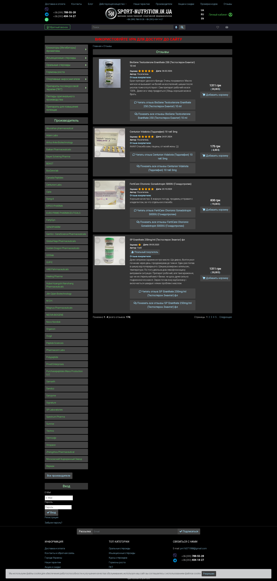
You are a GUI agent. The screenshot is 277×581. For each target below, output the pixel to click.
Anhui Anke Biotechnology (59, 142)
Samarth (50, 381)
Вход (53, 512)
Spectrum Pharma (55, 416)
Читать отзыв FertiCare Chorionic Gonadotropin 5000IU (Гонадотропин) (164, 212)
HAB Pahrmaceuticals (57, 269)
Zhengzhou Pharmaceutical (60, 452)
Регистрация (51, 517)
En (202, 18)
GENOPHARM (53, 227)
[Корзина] (228, 27)
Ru (202, 14)
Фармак (50, 466)
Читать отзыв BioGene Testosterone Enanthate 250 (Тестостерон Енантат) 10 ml (164, 104)
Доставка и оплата (55, 548)
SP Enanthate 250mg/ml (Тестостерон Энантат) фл (157, 239)
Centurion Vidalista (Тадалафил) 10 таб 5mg (153, 131)
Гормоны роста (55, 72)
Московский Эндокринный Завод (64, 459)
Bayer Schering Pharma (58, 156)
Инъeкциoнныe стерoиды (61, 57)
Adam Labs (52, 135)
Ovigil (49, 336)
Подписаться (190, 531)
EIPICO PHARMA (54, 206)
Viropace (50, 445)
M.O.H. (49, 300)
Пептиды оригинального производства (60, 98)
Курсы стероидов (118, 557)
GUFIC (49, 262)
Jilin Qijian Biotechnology (58, 293)
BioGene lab (52, 170)
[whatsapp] (47, 19)
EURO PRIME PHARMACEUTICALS (63, 213)
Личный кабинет (218, 14)
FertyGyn (50, 220)
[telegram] (47, 14)
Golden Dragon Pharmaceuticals (62, 248)
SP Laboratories (54, 409)
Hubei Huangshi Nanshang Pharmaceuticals (59, 285)
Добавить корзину (216, 94)
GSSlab (50, 255)
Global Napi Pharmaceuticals (61, 241)
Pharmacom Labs (55, 350)
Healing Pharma (54, 276)
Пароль (49, 502)
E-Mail (48, 492)
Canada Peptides (54, 177)
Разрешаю (208, 573)
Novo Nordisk (53, 322)
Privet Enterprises (55, 364)
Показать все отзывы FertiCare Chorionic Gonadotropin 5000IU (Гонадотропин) (164, 223)
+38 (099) (64, 12)
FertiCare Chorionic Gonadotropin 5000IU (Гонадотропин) (160, 184)
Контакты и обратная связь (59, 553)
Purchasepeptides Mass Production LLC (64, 373)
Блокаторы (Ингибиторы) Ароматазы (61, 49)
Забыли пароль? (53, 522)
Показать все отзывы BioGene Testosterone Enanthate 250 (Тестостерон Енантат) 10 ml (164, 115)
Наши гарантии (53, 562)
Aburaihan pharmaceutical (59, 128)
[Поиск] (182, 27)
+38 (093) (64, 16)
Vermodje (51, 438)
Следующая (225, 317)
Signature (51, 402)
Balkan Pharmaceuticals (58, 149)
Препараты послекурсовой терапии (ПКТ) (62, 88)
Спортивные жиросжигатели (63, 79)
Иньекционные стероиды (122, 553)
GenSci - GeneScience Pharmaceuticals (66, 234)
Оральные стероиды (58, 64)
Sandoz (50, 388)
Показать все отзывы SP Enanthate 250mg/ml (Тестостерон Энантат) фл (164, 305)
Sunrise (50, 424)
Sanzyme (51, 395)
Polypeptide (52, 357)
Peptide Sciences (54, 343)
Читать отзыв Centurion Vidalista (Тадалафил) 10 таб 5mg (164, 156)
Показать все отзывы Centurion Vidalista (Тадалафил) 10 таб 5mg (164, 168)
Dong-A (50, 199)
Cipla (48, 192)
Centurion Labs (54, 184)
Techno (50, 431)
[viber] (47, 9)
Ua (202, 10)
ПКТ (111, 567)
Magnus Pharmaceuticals (59, 308)
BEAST (49, 163)
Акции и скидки (53, 567)
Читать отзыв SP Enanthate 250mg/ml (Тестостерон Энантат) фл (163, 293)
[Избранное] (220, 27)
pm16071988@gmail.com (193, 548)
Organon (50, 329)
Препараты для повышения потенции (62, 108)
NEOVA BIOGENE (54, 315)
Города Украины (53, 557)
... (217, 317)
